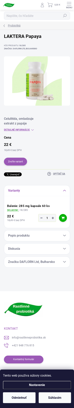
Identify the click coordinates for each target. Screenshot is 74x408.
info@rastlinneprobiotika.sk (29, 337)
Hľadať (65, 15)
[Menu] (69, 5)
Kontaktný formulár (23, 359)
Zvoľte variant (15, 161)
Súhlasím (54, 398)
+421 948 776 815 (23, 345)
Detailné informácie (17, 129)
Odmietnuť (19, 398)
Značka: (20, 49)
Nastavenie (37, 385)
